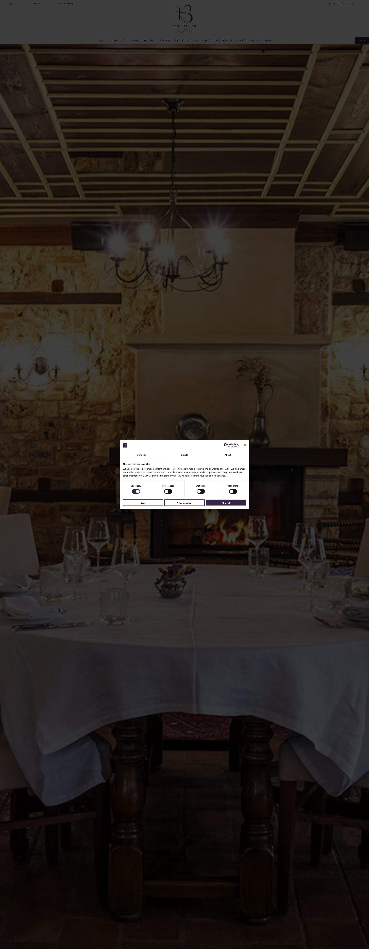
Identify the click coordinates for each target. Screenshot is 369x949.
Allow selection (184, 503)
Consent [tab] (141, 454)
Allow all (226, 503)
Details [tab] (184, 454)
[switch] (168, 491)
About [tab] (228, 454)
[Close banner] (245, 445)
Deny (143, 503)
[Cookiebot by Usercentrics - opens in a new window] (226, 445)
